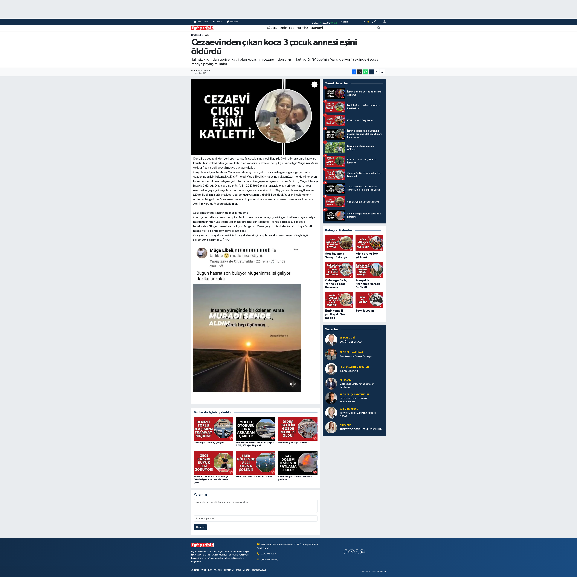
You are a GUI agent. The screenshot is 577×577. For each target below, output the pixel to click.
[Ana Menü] (384, 28)
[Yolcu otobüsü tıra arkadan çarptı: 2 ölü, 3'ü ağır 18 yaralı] (255, 428)
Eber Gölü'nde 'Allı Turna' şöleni (254, 476)
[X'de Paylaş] (359, 71)
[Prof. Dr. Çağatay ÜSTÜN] (331, 398)
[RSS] (362, 551)
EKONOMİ (317, 28)
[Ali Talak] (331, 383)
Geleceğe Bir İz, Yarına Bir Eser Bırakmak (357, 385)
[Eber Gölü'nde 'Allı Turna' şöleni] (255, 462)
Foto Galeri (202, 22)
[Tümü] (381, 329)
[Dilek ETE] (331, 427)
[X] (351, 551)
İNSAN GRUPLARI (349, 371)
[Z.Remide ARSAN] (331, 412)
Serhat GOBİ (347, 338)
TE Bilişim (381, 571)
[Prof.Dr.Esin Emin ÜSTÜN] (331, 369)
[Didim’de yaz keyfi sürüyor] (298, 428)
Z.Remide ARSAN (349, 409)
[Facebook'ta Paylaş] (354, 71)
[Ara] (379, 28)
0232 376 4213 (268, 554)
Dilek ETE (345, 425)
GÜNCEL (272, 28)
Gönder (200, 527)
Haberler (196, 35)
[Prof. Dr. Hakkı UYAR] (331, 354)
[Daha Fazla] (371, 71)
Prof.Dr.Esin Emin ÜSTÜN (354, 367)
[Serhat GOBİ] (331, 340)
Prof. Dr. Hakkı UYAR (351, 352)
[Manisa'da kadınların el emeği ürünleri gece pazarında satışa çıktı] (213, 462)
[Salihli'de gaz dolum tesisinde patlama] (298, 462)
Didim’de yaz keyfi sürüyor (293, 442)
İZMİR (283, 28)
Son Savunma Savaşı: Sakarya (356, 356)
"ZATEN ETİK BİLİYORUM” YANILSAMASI (354, 400)
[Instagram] (356, 551)
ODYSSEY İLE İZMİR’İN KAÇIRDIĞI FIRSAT (358, 415)
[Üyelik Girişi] (383, 22)
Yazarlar (234, 22)
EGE (291, 28)
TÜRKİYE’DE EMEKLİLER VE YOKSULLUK (361, 429)
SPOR (238, 570)
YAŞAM (246, 570)
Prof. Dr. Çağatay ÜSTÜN (354, 394)
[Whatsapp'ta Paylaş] (365, 71)
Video (219, 22)
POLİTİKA (302, 28)
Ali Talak (345, 380)
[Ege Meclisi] (202, 27)
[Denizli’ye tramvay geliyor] (213, 428)
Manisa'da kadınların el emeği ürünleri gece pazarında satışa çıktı (211, 479)
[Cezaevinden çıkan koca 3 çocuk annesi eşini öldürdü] (255, 116)
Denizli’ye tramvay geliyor (209, 442)
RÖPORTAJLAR (259, 570)
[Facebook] (346, 551)
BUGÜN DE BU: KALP (351, 342)
